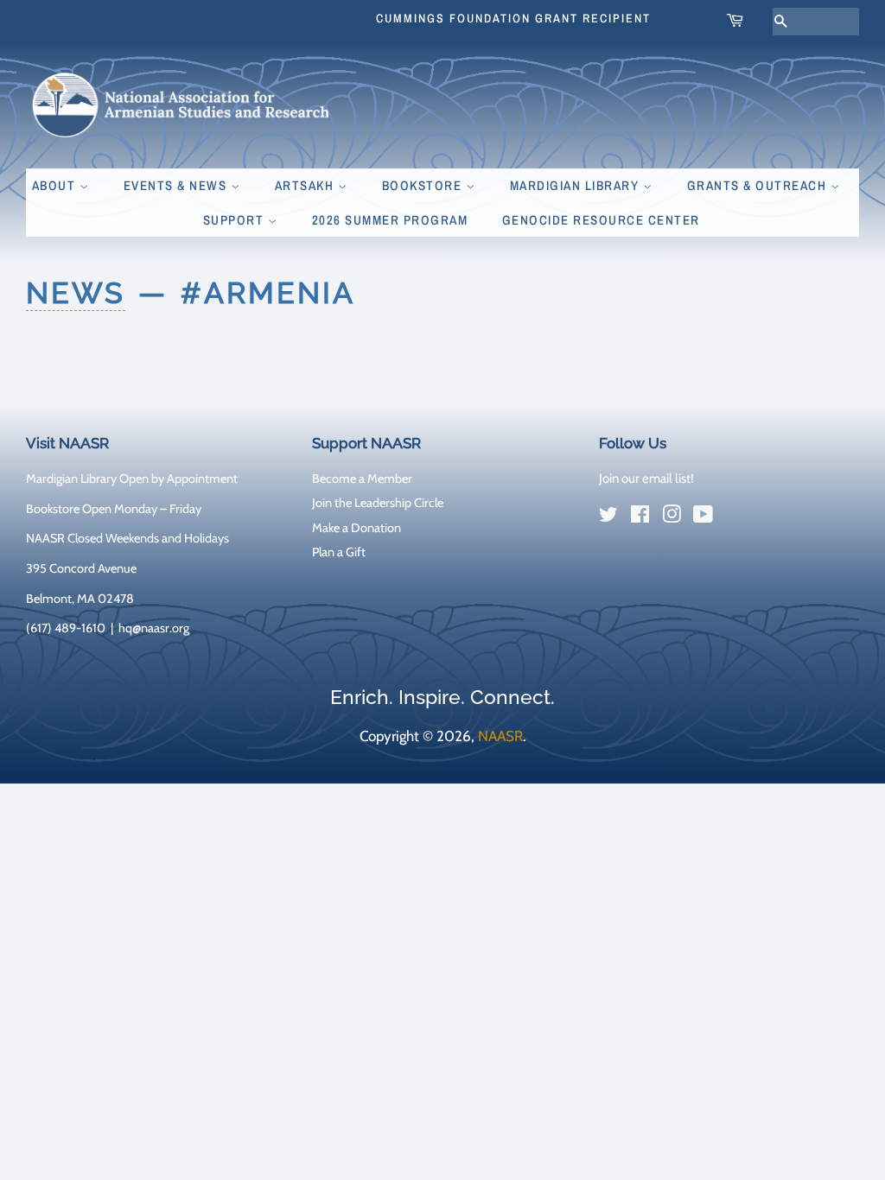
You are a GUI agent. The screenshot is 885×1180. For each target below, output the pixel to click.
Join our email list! (646, 478)
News (75, 293)
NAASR (500, 736)
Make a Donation (356, 528)
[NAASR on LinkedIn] (734, 518)
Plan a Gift (339, 552)
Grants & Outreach (759, 185)
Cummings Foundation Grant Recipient (513, 18)
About (56, 185)
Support (235, 220)
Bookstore (424, 185)
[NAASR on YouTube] (703, 517)
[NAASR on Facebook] (640, 517)
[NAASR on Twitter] (608, 517)
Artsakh (306, 185)
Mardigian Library (576, 185)
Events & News (177, 185)
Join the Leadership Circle (377, 503)
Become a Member (362, 478)
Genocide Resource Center (601, 220)
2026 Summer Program (390, 220)
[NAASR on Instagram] (671, 517)
